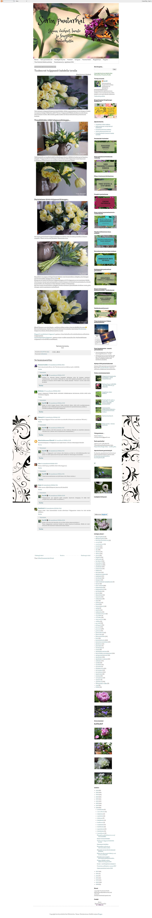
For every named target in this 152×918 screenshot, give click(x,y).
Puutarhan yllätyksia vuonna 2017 (106, 866)
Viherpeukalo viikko (101, 683)
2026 (97, 790)
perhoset (98, 630)
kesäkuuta (100, 822)
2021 (97, 801)
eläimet (98, 553)
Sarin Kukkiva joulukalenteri (104, 653)
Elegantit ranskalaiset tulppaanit (44, 334)
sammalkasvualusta (101, 651)
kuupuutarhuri (100, 589)
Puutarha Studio (86, 59)
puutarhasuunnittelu (102, 642)
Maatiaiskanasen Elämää (46, 440)
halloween (99, 559)
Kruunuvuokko (43, 364)
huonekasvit (99, 563)
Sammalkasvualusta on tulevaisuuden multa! (103, 847)
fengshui (98, 557)
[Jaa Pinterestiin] (59, 352)
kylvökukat (99, 591)
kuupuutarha (99, 587)
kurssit (98, 583)
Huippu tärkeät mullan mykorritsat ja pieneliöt (104, 861)
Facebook (70, 59)
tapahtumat (99, 674)
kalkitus (98, 570)
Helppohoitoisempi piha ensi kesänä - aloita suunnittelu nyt (109, 378)
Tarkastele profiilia (99, 96)
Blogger (100, 914)
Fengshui (105, 59)
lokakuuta (100, 814)
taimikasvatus (100, 668)
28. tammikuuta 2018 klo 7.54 (50, 485)
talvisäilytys (99, 672)
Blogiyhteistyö (97, 59)
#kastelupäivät (100, 536)
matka (97, 608)
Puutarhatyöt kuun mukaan (103, 129)
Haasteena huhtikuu (102, 844)
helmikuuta (100, 831)
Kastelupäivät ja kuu (59, 59)
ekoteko (98, 551)
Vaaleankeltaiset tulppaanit (43, 337)
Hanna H (41, 417)
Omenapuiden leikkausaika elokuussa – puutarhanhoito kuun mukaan (109, 409)
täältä (99, 435)
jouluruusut (99, 568)
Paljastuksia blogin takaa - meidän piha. (105, 446)
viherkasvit (99, 681)
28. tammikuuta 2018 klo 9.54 (56, 450)
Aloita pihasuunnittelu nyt (103, 131)
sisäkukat (98, 660)
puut (97, 638)
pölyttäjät (98, 645)
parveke (98, 623)
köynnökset (99, 595)
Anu (39, 463)
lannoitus (98, 596)
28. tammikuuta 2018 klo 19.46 (53, 508)
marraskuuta (101, 811)
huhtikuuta (100, 826)
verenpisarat (99, 677)
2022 (97, 799)
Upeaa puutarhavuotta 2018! (105, 868)
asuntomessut (100, 544)
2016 (97, 873)
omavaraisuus (100, 619)
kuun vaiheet (99, 585)
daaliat (98, 548)
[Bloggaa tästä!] (54, 352)
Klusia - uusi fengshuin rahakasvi (106, 863)
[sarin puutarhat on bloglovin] (101, 515)
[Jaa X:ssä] (56, 352)
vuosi (97, 685)
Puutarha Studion (104, 367)
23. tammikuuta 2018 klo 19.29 (57, 403)
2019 (97, 805)
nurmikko (98, 617)
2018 (97, 807)
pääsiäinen (99, 644)
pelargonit (99, 625)
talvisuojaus (99, 670)
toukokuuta (100, 824)
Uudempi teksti (39, 555)
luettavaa (98, 602)
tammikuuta (100, 833)
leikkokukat (44, 354)
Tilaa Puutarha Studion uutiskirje (43, 62)
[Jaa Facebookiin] (57, 352)
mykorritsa (99, 612)
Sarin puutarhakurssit (46, 59)
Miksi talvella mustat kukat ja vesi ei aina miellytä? (106, 854)
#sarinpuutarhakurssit (102, 540)
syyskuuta (100, 816)
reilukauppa (99, 647)
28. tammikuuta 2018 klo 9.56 (56, 474)
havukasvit (99, 561)
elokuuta (99, 818)
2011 (97, 878)
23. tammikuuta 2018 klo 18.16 (56, 364)
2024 (97, 794)
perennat (98, 628)
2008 (97, 884)
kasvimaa (98, 572)
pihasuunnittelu (100, 636)
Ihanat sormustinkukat (103, 838)
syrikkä (98, 662)
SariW (44, 375)
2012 (97, 875)
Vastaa (40, 369)
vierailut (98, 679)
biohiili (98, 546)
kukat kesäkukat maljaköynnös (104, 581)
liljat (97, 600)
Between (41, 391)
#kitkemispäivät (100, 538)
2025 (97, 792)
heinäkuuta (100, 820)
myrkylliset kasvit (101, 613)
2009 (97, 882)
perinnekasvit (100, 632)
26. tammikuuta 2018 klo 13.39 (63, 440)
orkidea (98, 621)
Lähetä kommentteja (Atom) (46, 558)
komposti (98, 580)
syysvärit (98, 666)
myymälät (98, 615)
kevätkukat (99, 578)
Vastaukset (43, 372)
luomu (97, 604)
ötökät (97, 687)
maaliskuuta (100, 829)
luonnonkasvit (100, 606)
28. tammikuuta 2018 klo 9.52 (56, 427)
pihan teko (99, 634)
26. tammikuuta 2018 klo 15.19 (49, 463)
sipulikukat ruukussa (101, 659)
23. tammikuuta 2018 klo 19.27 (57, 375)
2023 (97, 797)
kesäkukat (98, 576)
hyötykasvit (99, 565)
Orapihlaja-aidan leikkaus (103, 124)
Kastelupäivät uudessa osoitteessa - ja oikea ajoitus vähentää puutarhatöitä (108, 402)
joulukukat (99, 566)
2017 (97, 871)
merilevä (98, 610)
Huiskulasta (82, 329)
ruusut (97, 649)
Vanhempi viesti (85, 555)
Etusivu (36, 59)
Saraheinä (41, 508)
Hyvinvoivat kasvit (107, 416)
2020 (97, 803)
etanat (97, 555)
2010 (97, 880)
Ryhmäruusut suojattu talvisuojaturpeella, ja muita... (105, 857)
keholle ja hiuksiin (101, 574)
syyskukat (98, 664)
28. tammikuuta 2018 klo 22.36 (57, 520)
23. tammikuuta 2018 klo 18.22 (52, 391)
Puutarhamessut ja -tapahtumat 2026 (64, 62)
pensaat (98, 627)
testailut (98, 676)
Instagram (77, 59)
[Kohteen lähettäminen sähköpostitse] (53, 352)
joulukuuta (100, 809)
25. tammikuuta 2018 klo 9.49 (52, 417)
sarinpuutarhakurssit (102, 655)
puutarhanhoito (100, 640)
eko (97, 549)
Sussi (39, 485)
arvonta (98, 542)
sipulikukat (99, 657)
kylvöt (97, 593)
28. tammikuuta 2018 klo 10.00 (57, 495)
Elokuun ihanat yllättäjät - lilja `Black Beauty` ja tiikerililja (109, 385)
